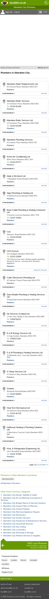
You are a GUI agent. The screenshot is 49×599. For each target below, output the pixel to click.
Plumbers (10, 90)
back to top (5, 578)
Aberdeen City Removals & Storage (18, 533)
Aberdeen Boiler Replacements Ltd (22, 84)
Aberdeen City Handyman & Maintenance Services (25, 521)
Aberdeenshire (8, 479)
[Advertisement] (24, 40)
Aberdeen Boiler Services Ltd (20, 120)
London (14, 560)
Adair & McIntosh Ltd (16, 176)
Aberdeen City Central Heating (16, 509)
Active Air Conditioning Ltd (18, 157)
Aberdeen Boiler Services (18, 101)
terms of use (6, 584)
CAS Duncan (13, 251)
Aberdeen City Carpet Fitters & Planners (20, 506)
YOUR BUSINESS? (8, 270)
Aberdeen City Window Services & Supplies (21, 536)
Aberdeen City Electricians (14, 515)
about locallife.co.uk (9, 588)
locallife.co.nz (30, 592)
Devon (23, 560)
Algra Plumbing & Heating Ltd (20, 193)
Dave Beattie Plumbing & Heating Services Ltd (26, 295)
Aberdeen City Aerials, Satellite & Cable (20, 495)
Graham (10, 388)
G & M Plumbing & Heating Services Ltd (24, 352)
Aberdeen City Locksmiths (14, 530)
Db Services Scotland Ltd (18, 314)
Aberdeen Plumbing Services (20, 140)
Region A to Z (7, 572)
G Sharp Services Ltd (16, 371)
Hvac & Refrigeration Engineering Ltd (23, 448)
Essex (4, 560)
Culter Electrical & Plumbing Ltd (21, 277)
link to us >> (43, 68)
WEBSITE (37, 270)
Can (8, 231)
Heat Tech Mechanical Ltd (18, 408)
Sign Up (8, 12)
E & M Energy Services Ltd (19, 333)
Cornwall (33, 560)
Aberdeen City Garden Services (16, 518)
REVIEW (44, 93)
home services (13, 68)
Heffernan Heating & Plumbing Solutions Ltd (24, 428)
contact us (28, 588)
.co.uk (18, 2)
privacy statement (32, 584)
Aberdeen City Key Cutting (14, 527)
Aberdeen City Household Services (18, 524)
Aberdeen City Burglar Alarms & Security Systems (24, 503)
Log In (17, 12)
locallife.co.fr (6, 592)
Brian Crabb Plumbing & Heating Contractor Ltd (26, 211)
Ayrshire (5, 564)
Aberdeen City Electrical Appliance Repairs (21, 512)
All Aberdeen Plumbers (10, 483)
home (3, 68)
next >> (45, 465)
